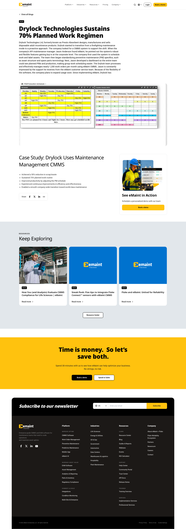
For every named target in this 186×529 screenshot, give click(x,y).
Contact (150, 455)
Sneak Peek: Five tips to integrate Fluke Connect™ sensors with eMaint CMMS (93, 294)
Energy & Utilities (97, 436)
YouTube (36, 446)
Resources (94, 5)
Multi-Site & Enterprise (70, 500)
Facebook (21, 446)
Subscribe (157, 406)
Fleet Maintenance (97, 465)
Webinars (122, 448)
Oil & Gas (94, 440)
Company (115, 5)
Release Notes (124, 482)
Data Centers (95, 452)
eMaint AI (65, 456)
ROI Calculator (124, 456)
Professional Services (127, 505)
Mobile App (66, 452)
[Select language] (140, 5)
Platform (68, 5)
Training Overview (125, 491)
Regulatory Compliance (70, 482)
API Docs (122, 478)
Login (147, 5)
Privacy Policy (143, 523)
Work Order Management (71, 440)
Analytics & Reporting (69, 474)
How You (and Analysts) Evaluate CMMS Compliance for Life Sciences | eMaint (43, 294)
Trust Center (123, 474)
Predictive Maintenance (70, 448)
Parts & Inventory (68, 478)
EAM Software (67, 466)
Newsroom (152, 446)
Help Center (123, 466)
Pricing (105, 5)
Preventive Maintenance (70, 444)
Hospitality (94, 460)
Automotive (95, 448)
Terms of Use (152, 523)
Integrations (66, 491)
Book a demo (143, 207)
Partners (151, 442)
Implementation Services (128, 501)
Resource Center (93, 315)
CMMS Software (68, 435)
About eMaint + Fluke (155, 431)
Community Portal (125, 470)
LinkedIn (31, 446)
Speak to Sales (104, 378)
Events (121, 452)
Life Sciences (95, 431)
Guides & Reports (125, 444)
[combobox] (100, 406)
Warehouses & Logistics (99, 456)
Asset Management (69, 470)
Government (95, 444)
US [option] (99, 406)
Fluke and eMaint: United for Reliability (143, 292)
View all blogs (27, 14)
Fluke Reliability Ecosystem (153, 437)
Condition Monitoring (69, 496)
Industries (81, 5)
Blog (120, 440)
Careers (150, 450)
